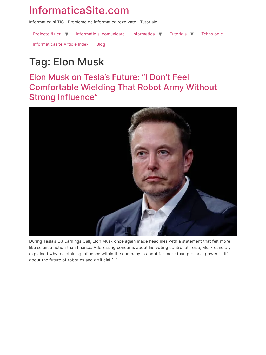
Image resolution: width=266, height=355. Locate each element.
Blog (100, 44)
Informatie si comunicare (100, 33)
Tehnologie (212, 33)
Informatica (143, 33)
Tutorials (178, 33)
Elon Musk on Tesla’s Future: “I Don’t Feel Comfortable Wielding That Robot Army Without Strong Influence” (123, 87)
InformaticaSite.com (79, 10)
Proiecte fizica (47, 33)
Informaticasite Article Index (61, 44)
